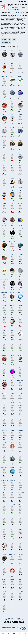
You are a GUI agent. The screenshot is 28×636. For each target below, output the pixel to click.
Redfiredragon (12, 418)
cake (12, 380)
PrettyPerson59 (4, 405)
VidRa (12, 317)
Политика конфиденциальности (6, 626)
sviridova (4, 203)
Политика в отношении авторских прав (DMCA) (23, 627)
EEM (12, 63)
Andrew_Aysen (4, 76)
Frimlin (4, 127)
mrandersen (20, 430)
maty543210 (12, 504)
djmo (12, 114)
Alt (4, 153)
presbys (20, 190)
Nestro (4, 140)
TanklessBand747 (4, 89)
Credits (18, 618)
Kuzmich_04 (20, 228)
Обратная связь (20, 619)
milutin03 (20, 76)
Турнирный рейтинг (6, 42)
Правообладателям (9, 618)
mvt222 (4, 114)
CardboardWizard (4, 279)
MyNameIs (20, 114)
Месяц (14, 39)
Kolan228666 (20, 554)
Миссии (22, 12)
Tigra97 (12, 517)
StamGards (4, 393)
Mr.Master (20, 178)
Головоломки (4, 12)
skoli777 (20, 63)
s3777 (20, 241)
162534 (12, 140)
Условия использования (15, 626)
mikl (4, 254)
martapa (12, 442)
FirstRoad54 (4, 430)
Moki (20, 367)
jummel (20, 467)
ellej (4, 63)
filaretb (20, 165)
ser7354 (4, 567)
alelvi (12, 492)
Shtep (20, 567)
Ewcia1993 (12, 529)
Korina (12, 254)
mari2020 (4, 455)
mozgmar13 (20, 517)
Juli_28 (20, 393)
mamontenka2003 (20, 492)
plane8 (20, 529)
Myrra (12, 330)
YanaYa (4, 554)
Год (9, 39)
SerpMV (20, 254)
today (12, 367)
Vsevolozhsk (20, 101)
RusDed (12, 190)
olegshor (12, 178)
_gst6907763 (20, 127)
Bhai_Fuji (20, 153)
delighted (12, 355)
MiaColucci (4, 355)
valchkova (20, 455)
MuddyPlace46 (20, 380)
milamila (4, 529)
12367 (20, 480)
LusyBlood (12, 455)
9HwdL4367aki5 (12, 241)
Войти (25, 1)
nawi (4, 190)
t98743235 (20, 317)
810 (4, 604)
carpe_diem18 (12, 127)
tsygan (12, 591)
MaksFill (12, 393)
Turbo (12, 343)
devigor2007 (20, 591)
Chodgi (20, 305)
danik (20, 267)
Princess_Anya (4, 292)
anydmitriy (4, 367)
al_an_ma (20, 203)
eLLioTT (12, 228)
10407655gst (20, 292)
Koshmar (20, 542)
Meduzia (20, 140)
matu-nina (12, 292)
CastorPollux (12, 480)
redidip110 (4, 579)
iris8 (20, 50)
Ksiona (12, 279)
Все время (4, 39)
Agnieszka (4, 228)
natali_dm (12, 101)
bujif (4, 330)
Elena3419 (12, 405)
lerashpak (12, 305)
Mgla (4, 241)
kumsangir (4, 101)
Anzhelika (4, 305)
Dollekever (4, 317)
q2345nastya (4, 343)
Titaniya (4, 216)
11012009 (4, 492)
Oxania (4, 380)
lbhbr (12, 76)
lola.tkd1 (12, 267)
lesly (20, 279)
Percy (12, 203)
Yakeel (12, 50)
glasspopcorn (20, 343)
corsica (20, 89)
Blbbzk (20, 330)
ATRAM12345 (20, 504)
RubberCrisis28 (12, 554)
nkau (4, 504)
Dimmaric (4, 178)
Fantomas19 (4, 418)
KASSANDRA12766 (4, 480)
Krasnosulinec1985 (12, 542)
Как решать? (11, 12)
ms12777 (12, 579)
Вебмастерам (7, 619)
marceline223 (4, 267)
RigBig (12, 165)
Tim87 (4, 591)
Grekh (20, 418)
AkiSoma (12, 567)
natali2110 (20, 405)
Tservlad (12, 430)
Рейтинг (17, 12)
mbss (4, 165)
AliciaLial (20, 216)
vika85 (20, 442)
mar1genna (4, 542)
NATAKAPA (12, 467)
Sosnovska (12, 216)
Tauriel (4, 50)
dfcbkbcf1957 (20, 355)
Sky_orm (12, 153)
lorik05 (20, 579)
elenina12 (12, 89)
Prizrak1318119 (4, 467)
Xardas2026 (4, 517)
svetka (4, 442)
